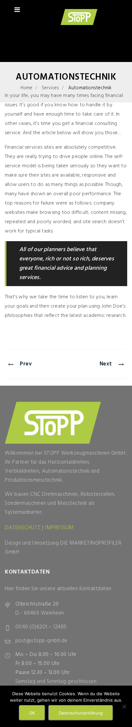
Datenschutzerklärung (81, 712)
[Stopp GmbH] (79, 18)
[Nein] (124, 706)
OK (32, 712)
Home (27, 88)
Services (50, 88)
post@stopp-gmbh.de (41, 640)
